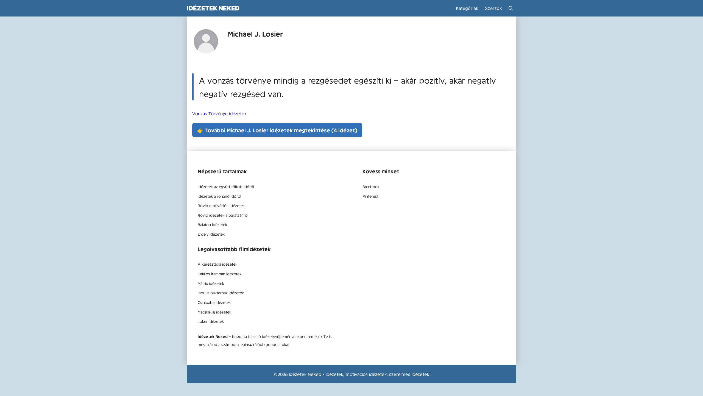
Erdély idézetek (211, 234)
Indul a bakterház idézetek (221, 292)
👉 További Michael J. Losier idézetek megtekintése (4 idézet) (277, 130)
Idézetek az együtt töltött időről (226, 186)
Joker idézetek (211, 321)
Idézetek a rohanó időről (219, 196)
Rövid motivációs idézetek (221, 205)
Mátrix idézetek (211, 283)
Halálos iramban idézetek (219, 273)
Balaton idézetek (212, 224)
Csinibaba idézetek (214, 302)
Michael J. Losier (255, 34)
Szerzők (493, 8)
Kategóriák (467, 8)
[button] (510, 8)
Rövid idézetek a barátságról (223, 215)
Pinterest (370, 196)
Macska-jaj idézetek (214, 312)
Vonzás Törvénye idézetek (219, 113)
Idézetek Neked (213, 8)
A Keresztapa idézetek (217, 264)
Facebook (371, 186)
